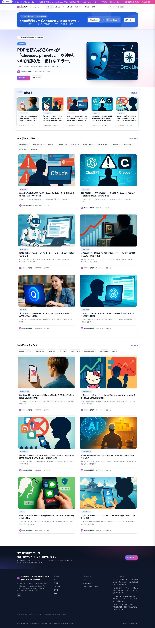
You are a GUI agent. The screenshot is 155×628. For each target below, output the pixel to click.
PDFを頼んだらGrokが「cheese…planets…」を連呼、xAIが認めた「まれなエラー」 (47, 55)
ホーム (50, 7)
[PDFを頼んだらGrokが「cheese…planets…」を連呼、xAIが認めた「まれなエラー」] (112, 61)
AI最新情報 (23, 144)
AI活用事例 (37, 144)
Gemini (116, 144)
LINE (114, 351)
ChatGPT (75, 144)
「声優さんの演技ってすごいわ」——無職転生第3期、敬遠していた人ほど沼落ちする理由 (79, 2)
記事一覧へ (130, 557)
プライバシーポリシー (90, 586)
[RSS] (19, 595)
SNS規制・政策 (90, 351)
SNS (93, 7)
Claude (50, 144)
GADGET (78, 7)
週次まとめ (23, 149)
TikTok (51, 351)
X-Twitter (39, 351)
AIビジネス (62, 144)
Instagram (75, 351)
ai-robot (34, 149)
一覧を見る (133, 93)
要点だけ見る (37, 78)
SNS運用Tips (25, 351)
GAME (87, 7)
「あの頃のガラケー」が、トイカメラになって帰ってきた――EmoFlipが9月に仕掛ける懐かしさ (125, 582)
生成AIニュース (103, 144)
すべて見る (132, 139)
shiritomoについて (89, 583)
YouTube (63, 351)
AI (63, 7)
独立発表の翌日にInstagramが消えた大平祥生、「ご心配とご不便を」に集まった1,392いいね (125, 598)
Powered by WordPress (130, 623)
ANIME (69, 7)
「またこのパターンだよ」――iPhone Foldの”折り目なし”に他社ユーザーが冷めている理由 (125, 590)
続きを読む (22, 78)
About (57, 7)
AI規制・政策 (88, 144)
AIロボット (128, 144)
